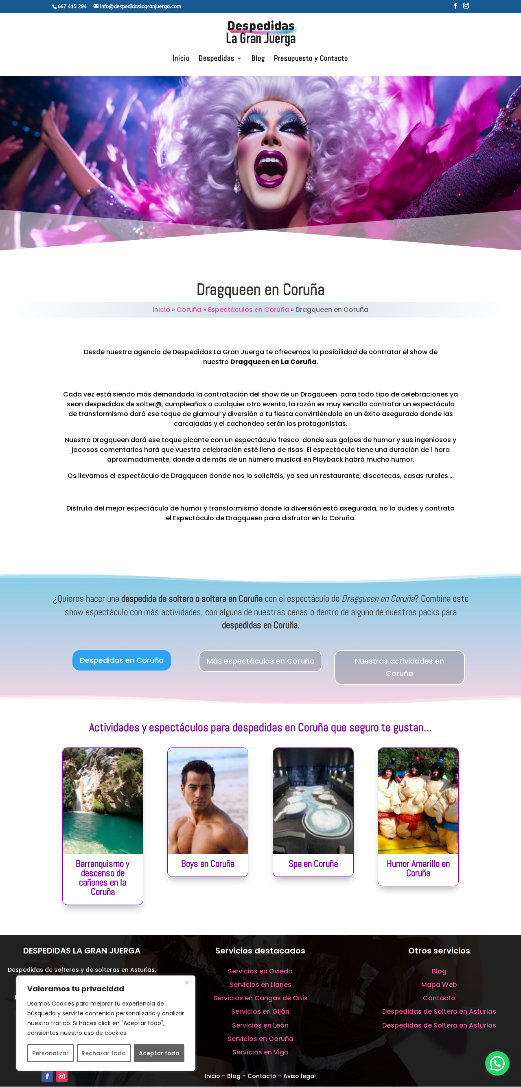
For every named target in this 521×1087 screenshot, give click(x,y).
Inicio (181, 59)
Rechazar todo (103, 1053)
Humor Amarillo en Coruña (418, 868)
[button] (497, 1063)
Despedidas (216, 59)
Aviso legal (299, 1076)
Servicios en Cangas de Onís (260, 998)
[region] (105, 1023)
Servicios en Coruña (260, 1038)
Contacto (439, 998)
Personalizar (50, 1053)
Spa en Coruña (313, 863)
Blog (258, 59)
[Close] (187, 982)
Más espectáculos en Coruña (260, 661)
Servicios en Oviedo (260, 971)
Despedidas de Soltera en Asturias (439, 1025)
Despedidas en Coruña (122, 660)
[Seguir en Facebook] (47, 1076)
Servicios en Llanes (260, 984)
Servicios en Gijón (260, 1011)
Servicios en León (260, 1025)
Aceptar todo (159, 1053)
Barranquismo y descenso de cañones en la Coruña (102, 877)
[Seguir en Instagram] (62, 1076)
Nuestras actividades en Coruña (399, 667)
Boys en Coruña (207, 863)
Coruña (189, 309)
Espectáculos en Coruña (248, 309)
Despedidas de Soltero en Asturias (439, 1011)
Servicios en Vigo (260, 1052)
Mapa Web (439, 984)
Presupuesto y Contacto (311, 59)
